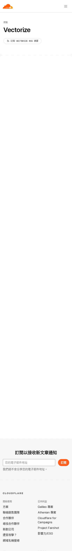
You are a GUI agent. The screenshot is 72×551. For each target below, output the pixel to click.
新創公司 (8, 529)
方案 (5, 507)
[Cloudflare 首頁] (8, 6)
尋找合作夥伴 (11, 523)
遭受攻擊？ (10, 535)
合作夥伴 (8, 518)
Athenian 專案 (47, 512)
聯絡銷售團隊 (11, 512)
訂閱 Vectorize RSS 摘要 (24, 41)
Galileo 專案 (45, 507)
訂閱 (63, 462)
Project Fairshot (48, 528)
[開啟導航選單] (65, 6)
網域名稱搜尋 (11, 540)
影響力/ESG (45, 533)
